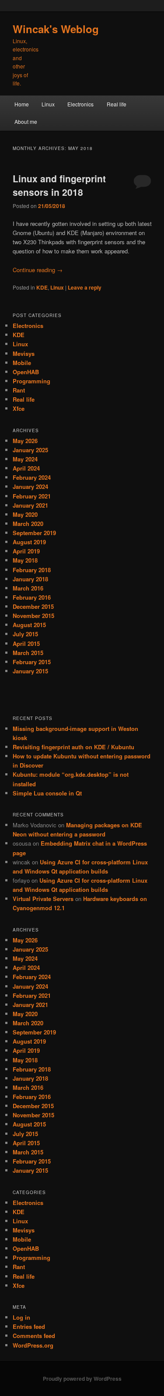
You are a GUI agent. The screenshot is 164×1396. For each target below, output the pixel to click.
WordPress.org (33, 1345)
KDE (42, 287)
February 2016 (32, 597)
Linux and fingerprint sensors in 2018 (59, 185)
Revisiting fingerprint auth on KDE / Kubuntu (73, 747)
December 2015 (33, 606)
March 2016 (28, 588)
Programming (31, 381)
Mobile (22, 362)
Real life (116, 104)
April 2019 (26, 551)
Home (21, 104)
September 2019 (34, 533)
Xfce (18, 408)
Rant (19, 390)
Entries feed (29, 1326)
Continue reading (38, 270)
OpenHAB (26, 372)
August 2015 (29, 625)
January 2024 (30, 486)
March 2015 (28, 653)
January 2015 (30, 671)
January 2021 (30, 505)
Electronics (80, 104)
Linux (48, 104)
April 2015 (26, 643)
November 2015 (33, 615)
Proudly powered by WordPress (82, 1378)
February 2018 (32, 570)
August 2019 (29, 542)
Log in (21, 1317)
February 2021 (32, 496)
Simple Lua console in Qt (47, 793)
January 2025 (30, 450)
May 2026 (25, 441)
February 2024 (32, 477)
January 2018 (30, 579)
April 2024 (26, 468)
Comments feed (34, 1335)
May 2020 (25, 514)
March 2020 (28, 523)
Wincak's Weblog (56, 28)
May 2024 (25, 459)
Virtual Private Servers (43, 898)
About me (25, 121)
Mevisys (24, 353)
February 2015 (32, 662)
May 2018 (25, 560)
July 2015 (25, 634)
